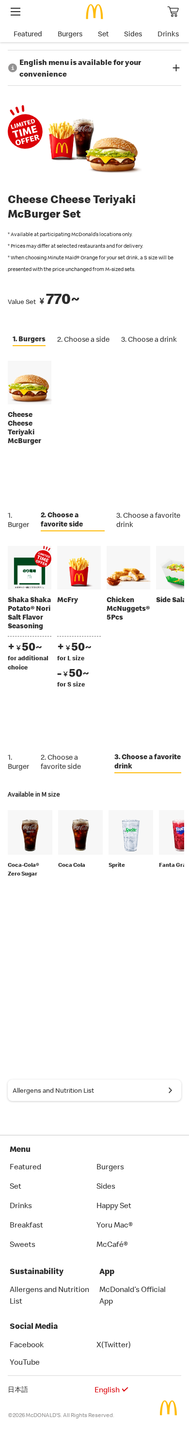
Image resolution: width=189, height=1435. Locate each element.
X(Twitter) (113, 1344)
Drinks (168, 33)
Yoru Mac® (114, 1224)
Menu (20, 1149)
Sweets (22, 1244)
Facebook (27, 1344)
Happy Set (113, 1205)
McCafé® (112, 1244)
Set (103, 33)
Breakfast (26, 1224)
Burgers (70, 33)
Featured (28, 33)
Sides (133, 33)
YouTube (25, 1362)
